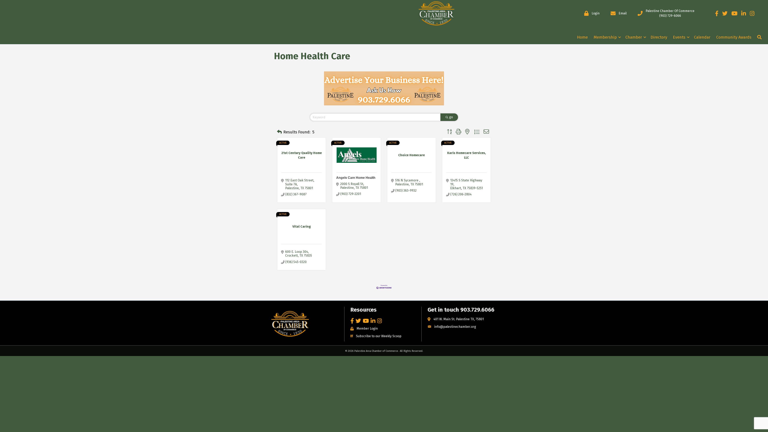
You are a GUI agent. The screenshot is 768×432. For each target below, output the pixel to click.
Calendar (702, 37)
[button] (279, 132)
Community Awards (733, 37)
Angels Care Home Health (355, 177)
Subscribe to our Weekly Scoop (378, 336)
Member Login (367, 328)
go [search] (451, 117)
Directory (659, 37)
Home (582, 37)
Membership (605, 37)
